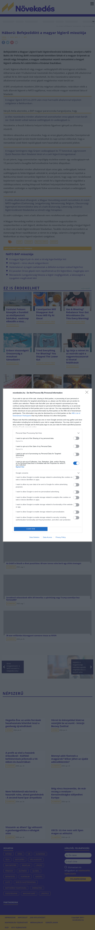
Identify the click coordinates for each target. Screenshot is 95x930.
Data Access (47, 537)
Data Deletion (34, 537)
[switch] (76, 438)
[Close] (87, 393)
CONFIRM (31, 529)
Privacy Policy (61, 537)
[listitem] (47, 433)
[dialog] (47, 465)
